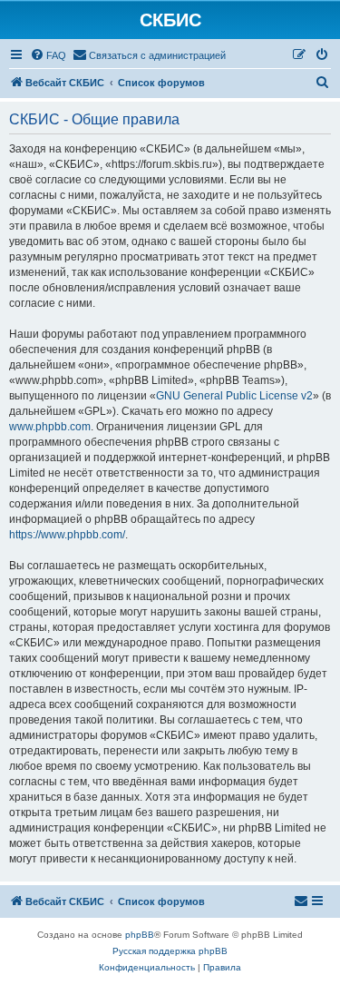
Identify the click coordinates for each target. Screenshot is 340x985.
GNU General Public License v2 (234, 395)
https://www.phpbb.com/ (67, 534)
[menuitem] (48, 55)
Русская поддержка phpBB (170, 951)
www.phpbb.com (50, 426)
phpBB (139, 935)
